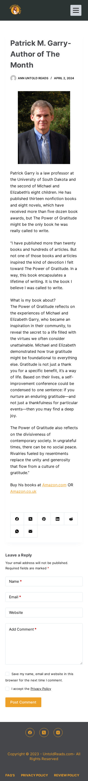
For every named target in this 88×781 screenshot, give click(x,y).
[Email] (30, 531)
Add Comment (22, 629)
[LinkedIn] (57, 519)
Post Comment (23, 702)
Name (15, 581)
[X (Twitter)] (30, 519)
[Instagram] (58, 732)
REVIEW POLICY (66, 775)
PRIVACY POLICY (34, 775)
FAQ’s (10, 775)
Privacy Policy (41, 689)
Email (15, 597)
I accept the (31, 689)
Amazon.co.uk (23, 491)
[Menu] (75, 10)
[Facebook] (17, 519)
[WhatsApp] (17, 531)
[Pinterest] (44, 519)
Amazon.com (54, 484)
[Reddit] (71, 519)
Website (16, 612)
